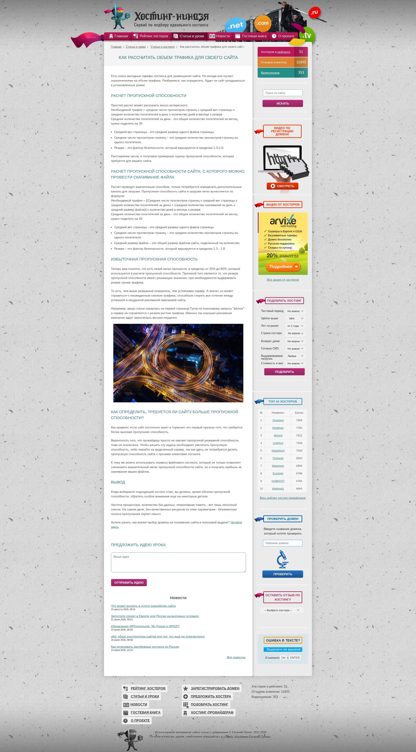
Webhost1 (278, 488)
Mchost (278, 435)
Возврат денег (270, 340)
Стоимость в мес (272, 363)
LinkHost (278, 443)
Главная (116, 46)
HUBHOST (278, 481)
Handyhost (278, 450)
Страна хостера (271, 332)
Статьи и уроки (136, 46)
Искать (283, 103)
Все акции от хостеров (283, 279)
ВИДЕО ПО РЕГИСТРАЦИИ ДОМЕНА (282, 131)
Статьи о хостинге (163, 46)
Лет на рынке (269, 325)
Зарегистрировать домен (215, 688)
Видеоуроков (270, 72)
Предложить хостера (211, 696)
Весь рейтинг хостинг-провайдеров (283, 498)
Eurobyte (278, 473)
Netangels (278, 465)
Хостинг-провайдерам (212, 712)
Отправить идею (128, 582)
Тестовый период (272, 310)
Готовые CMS (270, 348)
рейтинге (283, 52)
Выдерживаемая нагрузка (272, 357)
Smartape (278, 420)
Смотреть (285, 186)
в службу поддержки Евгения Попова (245, 736)
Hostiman (278, 427)
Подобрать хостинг (209, 704)
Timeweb (278, 458)
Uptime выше (269, 318)
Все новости (236, 657)
